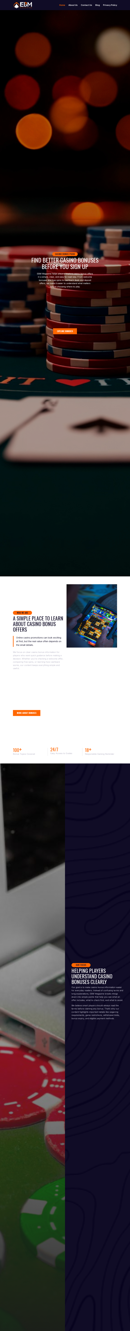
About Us (73, 5)
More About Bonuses (26, 712)
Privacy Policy (110, 5)
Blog (97, 5)
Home (62, 5)
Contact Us (86, 5)
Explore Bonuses (65, 331)
